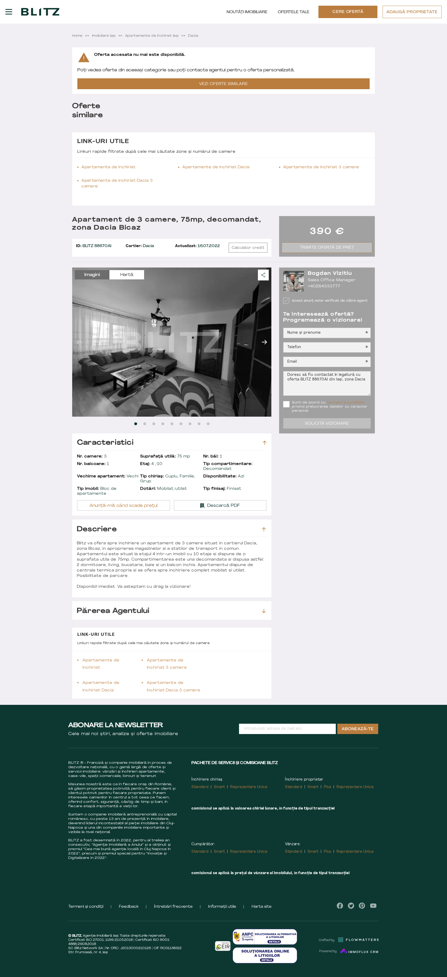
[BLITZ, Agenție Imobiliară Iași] (40, 12)
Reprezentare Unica (248, 787)
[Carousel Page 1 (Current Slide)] (135, 423)
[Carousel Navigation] (171, 342)
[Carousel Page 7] (190, 423)
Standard (200, 787)
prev (79, 342)
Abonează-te (358, 729)
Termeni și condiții (85, 907)
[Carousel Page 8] (199, 423)
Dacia (140, 246)
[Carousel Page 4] (162, 423)
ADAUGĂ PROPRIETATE (412, 12)
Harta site (262, 907)
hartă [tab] (126, 275)
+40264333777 (324, 286)
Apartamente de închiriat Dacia (216, 167)
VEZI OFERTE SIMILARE (223, 84)
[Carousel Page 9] (208, 423)
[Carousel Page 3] (153, 423)
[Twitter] (351, 906)
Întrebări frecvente (173, 907)
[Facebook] (340, 906)
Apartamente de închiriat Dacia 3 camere (117, 183)
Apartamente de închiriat (108, 167)
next (264, 342)
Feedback (129, 907)
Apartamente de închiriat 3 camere (321, 167)
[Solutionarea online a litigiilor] (265, 955)
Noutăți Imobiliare (247, 12)
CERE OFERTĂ (348, 12)
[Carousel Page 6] (181, 423)
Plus (327, 787)
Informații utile (222, 907)
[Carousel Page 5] (171, 423)
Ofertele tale (293, 12)
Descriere (97, 529)
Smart (219, 787)
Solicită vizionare (327, 424)
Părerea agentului (113, 611)
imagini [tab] (92, 275)
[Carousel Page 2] (144, 423)
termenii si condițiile (345, 402)
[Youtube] (373, 905)
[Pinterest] (362, 906)
